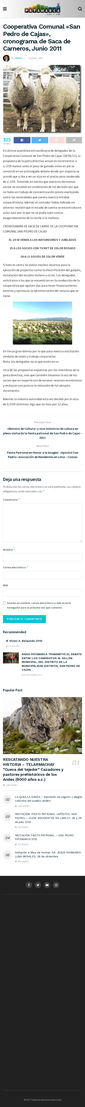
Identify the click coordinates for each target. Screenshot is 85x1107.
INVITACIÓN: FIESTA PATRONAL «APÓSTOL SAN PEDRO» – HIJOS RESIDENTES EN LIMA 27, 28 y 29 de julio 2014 (48, 817)
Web (5, 585)
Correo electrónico (15, 567)
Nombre (9, 549)
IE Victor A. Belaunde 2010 (24, 640)
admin (18, 58)
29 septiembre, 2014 (33, 675)
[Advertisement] (42, 936)
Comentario (11, 499)
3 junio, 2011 (14, 646)
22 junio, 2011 (35, 58)
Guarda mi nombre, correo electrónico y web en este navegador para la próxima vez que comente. (39, 605)
